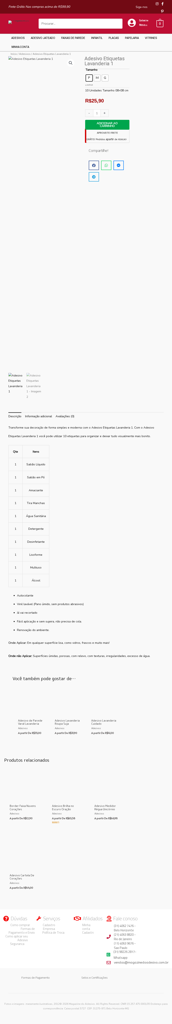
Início (14, 54)
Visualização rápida (30, 714)
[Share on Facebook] (94, 165)
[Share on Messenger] (118, 165)
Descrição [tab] (14, 416)
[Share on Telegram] (94, 177)
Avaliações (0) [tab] (65, 416)
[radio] (89, 78)
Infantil (97, 38)
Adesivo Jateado (43, 38)
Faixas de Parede (73, 38)
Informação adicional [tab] (38, 416)
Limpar (89, 85)
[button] (70, 63)
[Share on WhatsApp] (106, 165)
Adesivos (18, 38)
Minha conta (20, 47)
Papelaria (132, 38)
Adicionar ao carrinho (107, 124)
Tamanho (92, 70)
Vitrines (151, 38)
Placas (114, 38)
